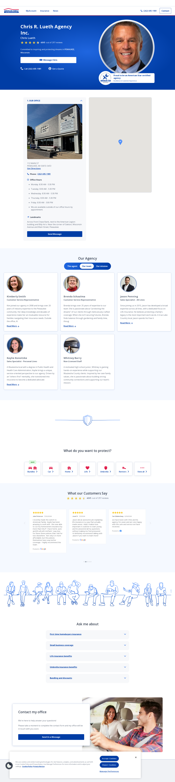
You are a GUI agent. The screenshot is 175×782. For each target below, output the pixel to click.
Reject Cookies (109, 765)
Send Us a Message (51, 737)
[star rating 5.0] (48, 513)
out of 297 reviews (51, 42)
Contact (165, 11)
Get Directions (34, 168)
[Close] (135, 757)
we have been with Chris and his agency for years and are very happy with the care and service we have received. (127, 523)
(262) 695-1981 (150, 11)
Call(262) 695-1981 (32, 68)
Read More (12, 326)
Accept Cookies (109, 758)
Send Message (55, 234)
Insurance (44, 11)
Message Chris (50, 60)
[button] (120, 142)
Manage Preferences (109, 771)
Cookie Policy (27, 766)
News (55, 11)
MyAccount (31, 11)
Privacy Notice (39, 766)
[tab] (72, 266)
